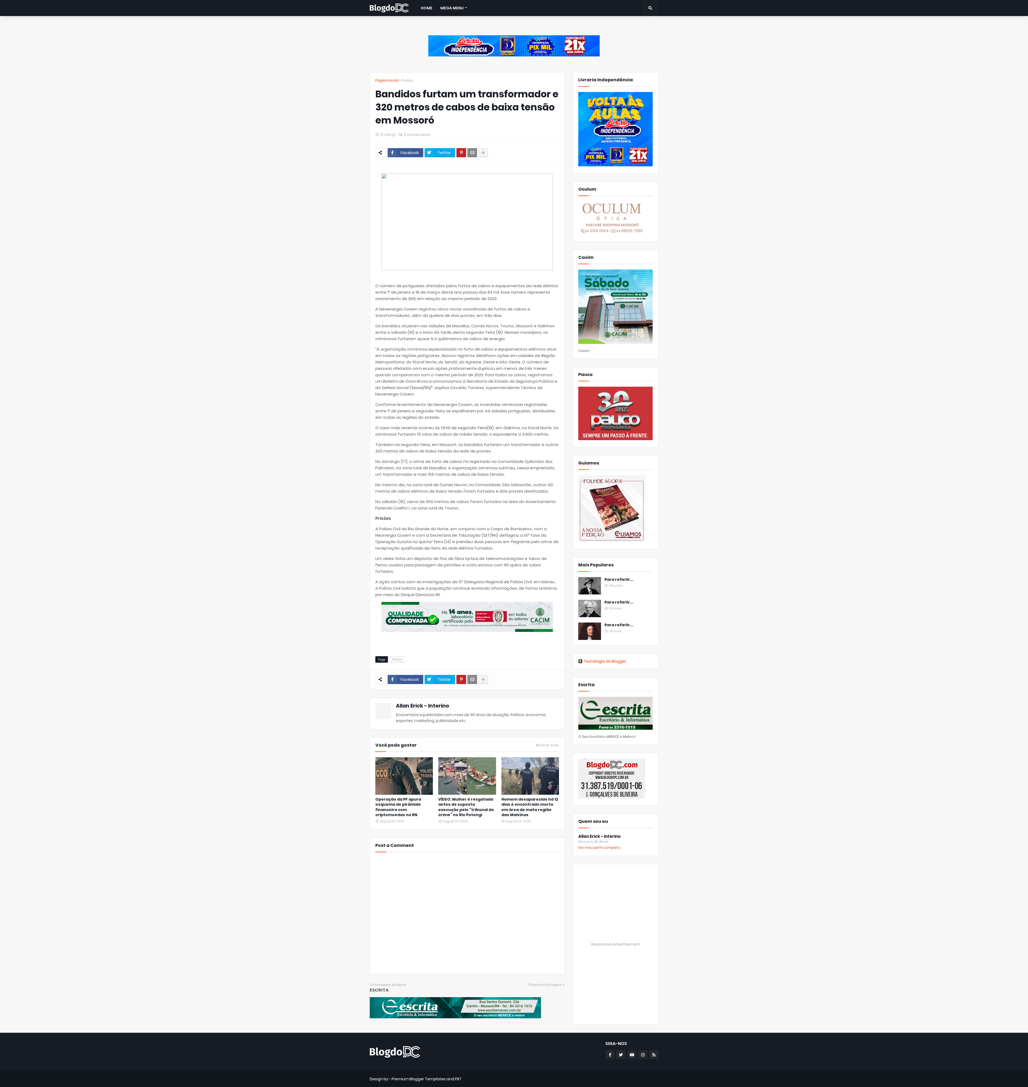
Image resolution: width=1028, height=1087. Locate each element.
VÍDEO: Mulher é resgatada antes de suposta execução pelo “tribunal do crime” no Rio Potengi (466, 807)
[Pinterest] (461, 152)
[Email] (472, 152)
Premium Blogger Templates (419, 1079)
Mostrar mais (547, 745)
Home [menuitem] (426, 8)
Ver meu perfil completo (599, 847)
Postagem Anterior (389, 984)
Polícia (407, 80)
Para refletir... (618, 579)
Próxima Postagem (545, 984)
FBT (458, 1079)
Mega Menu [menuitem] (452, 8)
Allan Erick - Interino (422, 705)
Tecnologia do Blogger (605, 661)
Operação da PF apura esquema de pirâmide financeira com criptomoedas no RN (398, 807)
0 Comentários (417, 134)
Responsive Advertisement (615, 944)
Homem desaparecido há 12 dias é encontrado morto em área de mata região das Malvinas (529, 807)
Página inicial (386, 80)
